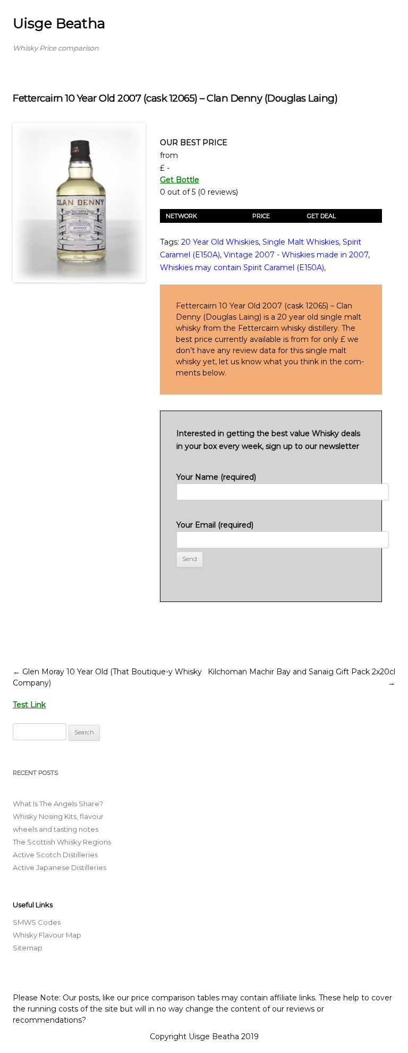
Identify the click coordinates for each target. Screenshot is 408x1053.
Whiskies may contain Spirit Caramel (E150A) (242, 267)
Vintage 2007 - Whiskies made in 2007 (296, 255)
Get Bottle (179, 180)
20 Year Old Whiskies (220, 242)
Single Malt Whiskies (300, 242)
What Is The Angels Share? (58, 803)
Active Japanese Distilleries (59, 867)
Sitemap (27, 947)
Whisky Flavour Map (47, 935)
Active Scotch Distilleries (55, 854)
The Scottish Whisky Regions (62, 842)
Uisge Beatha (59, 23)
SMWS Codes (37, 922)
